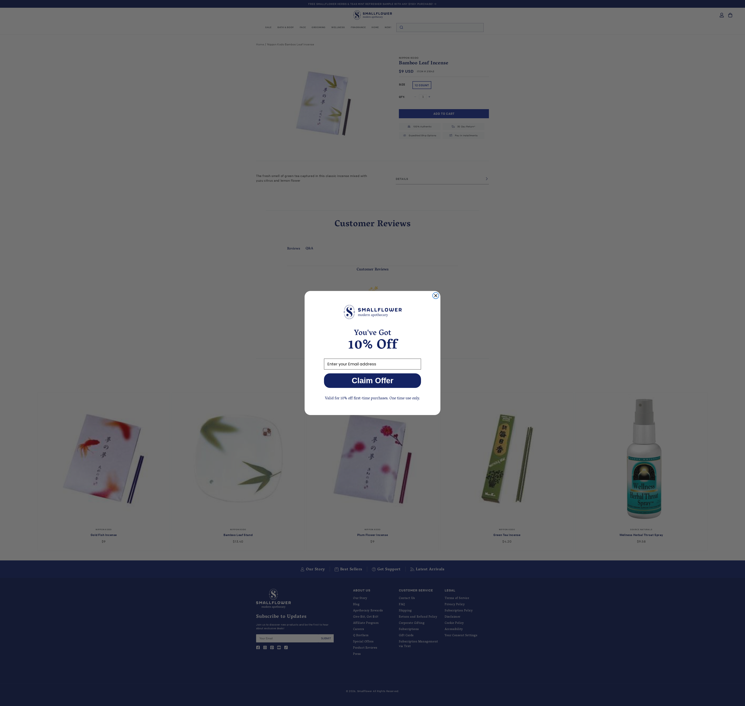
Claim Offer (372, 380)
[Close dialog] (436, 296)
